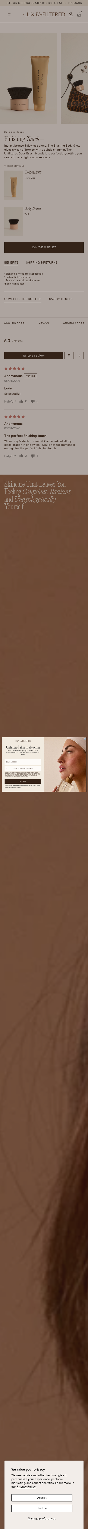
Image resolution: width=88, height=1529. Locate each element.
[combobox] (8, 768)
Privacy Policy (22, 776)
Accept (42, 1497)
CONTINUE (23, 781)
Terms (27, 776)
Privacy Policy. (26, 1486)
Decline (42, 1508)
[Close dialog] (84, 738)
